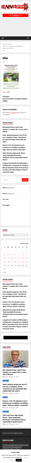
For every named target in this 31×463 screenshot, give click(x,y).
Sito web (5, 199)
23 (26, 262)
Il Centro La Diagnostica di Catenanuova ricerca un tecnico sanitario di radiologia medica (15, 447)
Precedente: (15, 98)
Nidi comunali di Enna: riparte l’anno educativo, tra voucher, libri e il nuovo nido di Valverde (15, 129)
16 (26, 258)
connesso (13, 112)
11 (8, 258)
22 (23, 262)
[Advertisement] (15, 26)
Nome (9, 188)
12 (12, 258)
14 (19, 258)
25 (8, 266)
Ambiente (5, 411)
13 (15, 258)
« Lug (4, 272)
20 (15, 262)
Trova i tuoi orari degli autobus (13, 433)
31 (4, 269)
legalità (5, 397)
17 (4, 262)
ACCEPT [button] (19, 460)
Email (8, 193)
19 (12, 262)
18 (8, 262)
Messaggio (6, 205)
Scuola (6, 365)
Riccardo (6, 377)
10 (4, 258)
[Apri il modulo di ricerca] (28, 38)
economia (5, 380)
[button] (3, 38)
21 (19, 262)
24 (4, 266)
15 (23, 258)
